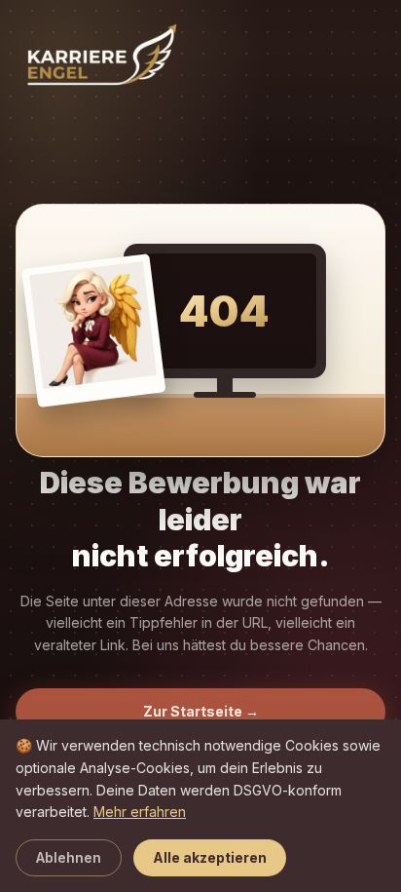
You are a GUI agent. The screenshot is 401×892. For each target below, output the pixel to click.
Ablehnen (68, 857)
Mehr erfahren (139, 811)
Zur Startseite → (201, 711)
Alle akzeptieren (210, 857)
